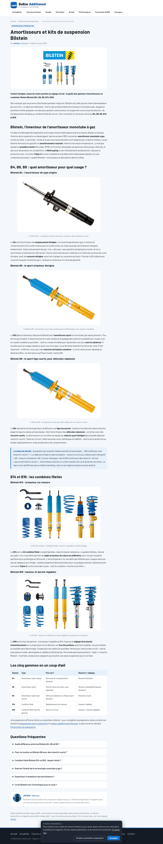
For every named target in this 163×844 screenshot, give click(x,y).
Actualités (17, 12)
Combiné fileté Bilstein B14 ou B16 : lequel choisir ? (38, 760)
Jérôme (16, 43)
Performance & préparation (28, 21)
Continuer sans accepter (52, 823)
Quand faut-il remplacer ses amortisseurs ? (34, 776)
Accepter (114, 838)
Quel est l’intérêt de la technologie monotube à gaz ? (38, 768)
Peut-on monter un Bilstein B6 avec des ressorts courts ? (41, 752)
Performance (85, 12)
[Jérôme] (17, 798)
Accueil (13, 21)
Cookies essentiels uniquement (90, 838)
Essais (48, 12)
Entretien (60, 12)
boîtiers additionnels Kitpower (64, 723)
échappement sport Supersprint (33, 723)
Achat (71, 12)
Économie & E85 (102, 12)
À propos (118, 12)
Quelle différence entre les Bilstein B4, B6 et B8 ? (37, 744)
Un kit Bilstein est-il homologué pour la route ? (36, 784)
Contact (131, 833)
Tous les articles (33, 12)
